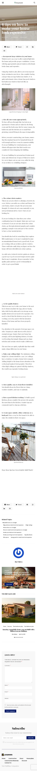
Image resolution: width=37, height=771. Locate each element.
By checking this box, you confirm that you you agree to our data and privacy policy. (19, 743)
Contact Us (8, 763)
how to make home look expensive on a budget (15, 530)
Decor (3, 19)
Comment (7, 665)
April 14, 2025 (22, 634)
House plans (30, 758)
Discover (7, 570)
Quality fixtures (28, 535)
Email (6, 692)
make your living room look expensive (13, 535)
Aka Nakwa (18, 562)
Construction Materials (12, 760)
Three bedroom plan (18, 626)
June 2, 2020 (8, 580)
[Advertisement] (18, 277)
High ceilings (29, 525)
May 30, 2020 (5, 37)
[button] (14, 637)
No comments (14, 37)
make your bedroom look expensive (12, 532)
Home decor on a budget (10, 527)
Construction (13, 758)
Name (6, 685)
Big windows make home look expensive (13, 525)
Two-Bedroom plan (29, 626)
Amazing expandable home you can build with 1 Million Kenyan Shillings (18, 630)
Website (6, 698)
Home (3, 758)
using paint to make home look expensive (21, 537)
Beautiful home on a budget (10, 522)
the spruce (6, 537)
